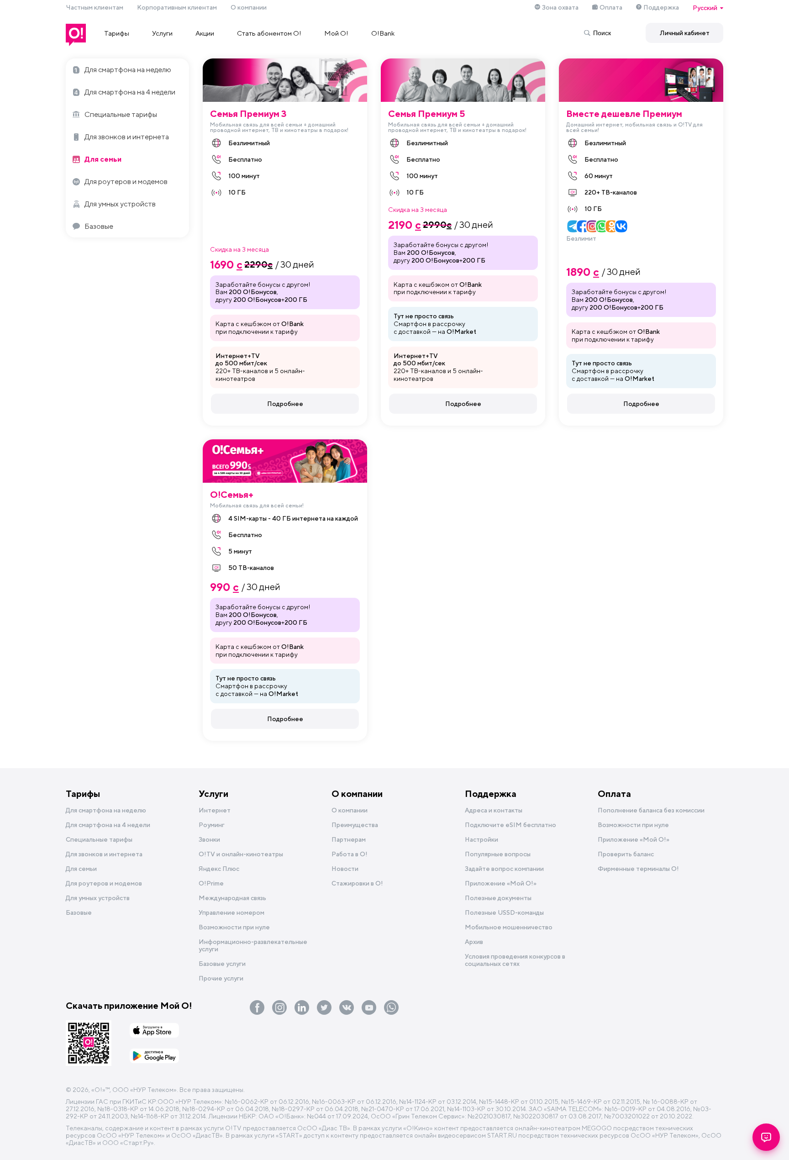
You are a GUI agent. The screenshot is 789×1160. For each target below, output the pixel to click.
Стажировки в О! (357, 883)
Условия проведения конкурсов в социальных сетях (515, 960)
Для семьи (102, 159)
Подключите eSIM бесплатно (510, 824)
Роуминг (212, 824)
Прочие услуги (221, 978)
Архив (474, 941)
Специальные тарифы (120, 114)
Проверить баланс (626, 854)
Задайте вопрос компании (504, 868)
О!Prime (211, 883)
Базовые (98, 226)
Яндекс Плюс (219, 868)
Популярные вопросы (498, 854)
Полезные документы (498, 898)
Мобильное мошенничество (508, 927)
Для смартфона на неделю (127, 69)
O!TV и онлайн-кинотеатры (241, 854)
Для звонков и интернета (126, 136)
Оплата (611, 7)
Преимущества (354, 824)
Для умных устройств (120, 204)
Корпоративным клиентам (177, 7)
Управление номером (231, 912)
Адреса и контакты (493, 810)
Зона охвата (560, 7)
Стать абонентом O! (269, 33)
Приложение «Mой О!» (501, 883)
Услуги (162, 33)
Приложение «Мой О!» (633, 839)
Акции (204, 33)
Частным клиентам (94, 7)
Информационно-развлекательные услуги (253, 945)
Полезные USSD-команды (504, 912)
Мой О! (336, 33)
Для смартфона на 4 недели (129, 92)
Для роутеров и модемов (126, 181)
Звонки (209, 839)
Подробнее (285, 403)
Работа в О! (349, 854)
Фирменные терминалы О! (638, 868)
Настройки (481, 839)
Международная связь (232, 898)
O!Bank (382, 33)
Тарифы (116, 33)
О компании (249, 7)
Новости (344, 868)
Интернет (215, 810)
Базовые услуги (222, 963)
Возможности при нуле (234, 927)
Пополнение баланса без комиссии (651, 810)
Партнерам (348, 839)
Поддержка (661, 7)
